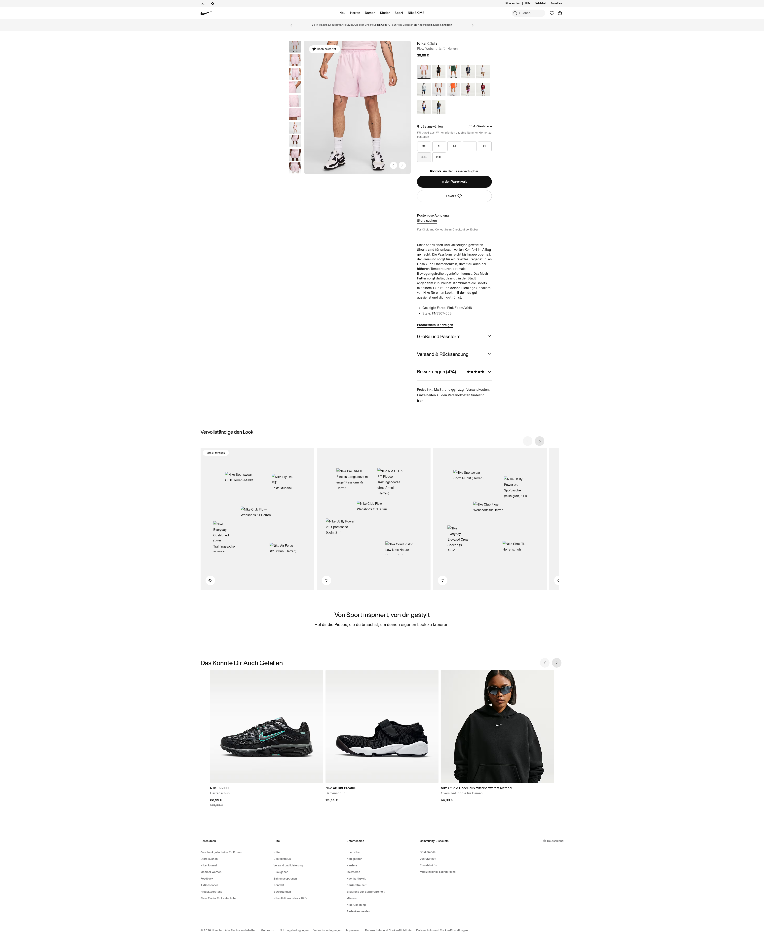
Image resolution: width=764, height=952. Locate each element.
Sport (399, 13)
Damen (370, 13)
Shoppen (447, 25)
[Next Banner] (472, 25)
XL (485, 146)
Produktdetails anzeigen (435, 325)
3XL (439, 157)
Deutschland (555, 841)
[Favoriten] (551, 13)
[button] (295, 60)
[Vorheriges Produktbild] (393, 165)
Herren (355, 13)
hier (420, 400)
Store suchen (427, 220)
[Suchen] (515, 13)
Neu (342, 13)
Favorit (451, 196)
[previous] (527, 441)
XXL (424, 157)
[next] (539, 441)
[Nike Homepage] (206, 13)
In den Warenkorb (454, 181)
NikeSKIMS (416, 13)
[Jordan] (203, 3)
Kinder (385, 13)
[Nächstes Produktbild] (402, 165)
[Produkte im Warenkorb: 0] (559, 13)
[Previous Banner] (291, 25)
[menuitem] (531, 3)
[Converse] (212, 3)
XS (424, 146)
